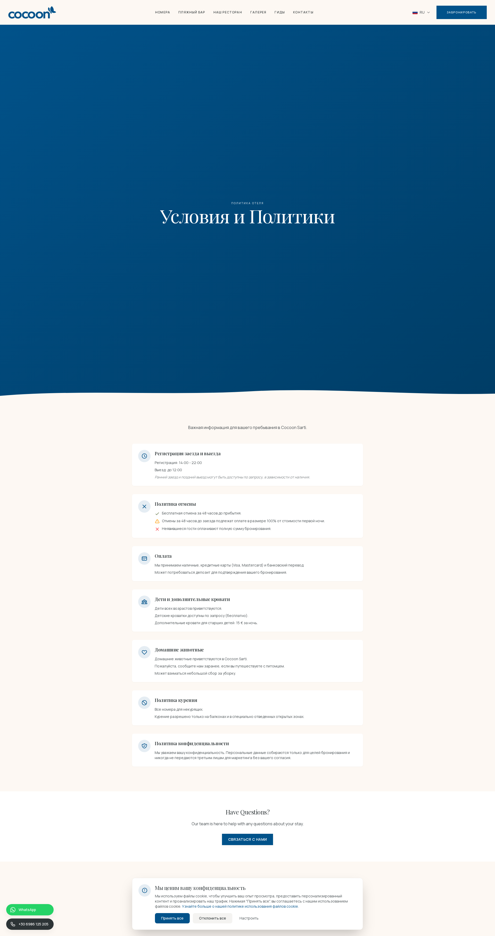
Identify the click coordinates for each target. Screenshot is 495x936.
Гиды (280, 12)
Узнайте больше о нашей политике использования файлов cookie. (240, 906)
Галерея (258, 12)
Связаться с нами (247, 839)
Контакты (303, 12)
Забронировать (461, 12)
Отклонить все (212, 918)
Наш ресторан (227, 12)
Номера (162, 12)
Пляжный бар (191, 12)
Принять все (172, 918)
